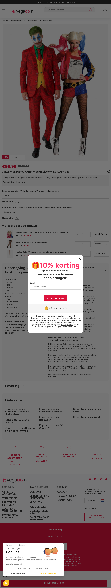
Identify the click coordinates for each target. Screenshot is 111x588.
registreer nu (55, 298)
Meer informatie (18, 573)
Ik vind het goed (48, 573)
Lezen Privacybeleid (14, 564)
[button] (6, 583)
